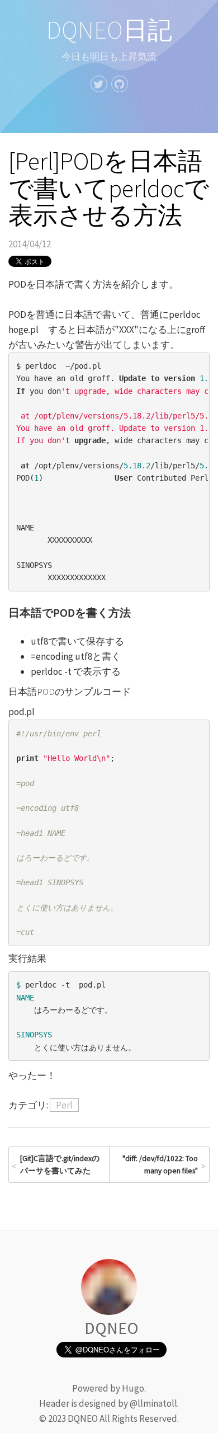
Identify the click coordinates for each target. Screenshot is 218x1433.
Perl (64, 1105)
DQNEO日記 (109, 30)
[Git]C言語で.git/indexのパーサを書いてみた (59, 1165)
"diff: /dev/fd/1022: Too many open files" (160, 1165)
